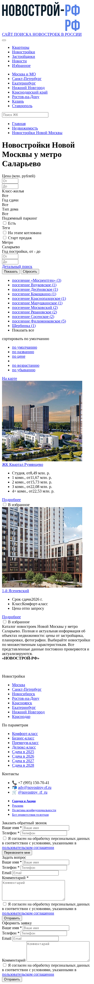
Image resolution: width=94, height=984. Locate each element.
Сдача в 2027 (23, 761)
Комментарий (15, 878)
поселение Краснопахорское (39, 298)
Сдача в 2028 (23, 765)
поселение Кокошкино (34, 294)
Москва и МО (24, 74)
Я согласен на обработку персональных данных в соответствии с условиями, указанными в (46, 843)
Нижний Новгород (28, 88)
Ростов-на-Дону (25, 97)
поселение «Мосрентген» (36, 280)
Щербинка (24, 325)
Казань (18, 101)
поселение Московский (35, 307)
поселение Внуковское (34, 285)
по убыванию (23, 370)
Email (7, 873)
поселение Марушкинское (37, 303)
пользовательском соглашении (28, 847)
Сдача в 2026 (23, 756)
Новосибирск (23, 694)
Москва (18, 685)
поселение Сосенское (33, 316)
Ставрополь (22, 106)
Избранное (21, 65)
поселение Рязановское (34, 312)
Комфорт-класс (25, 733)
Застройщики (23, 56)
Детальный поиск (17, 266)
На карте (9, 378)
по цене (18, 356)
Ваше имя (12, 828)
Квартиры (20, 47)
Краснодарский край (30, 92)
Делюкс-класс (24, 747)
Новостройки (23, 52)
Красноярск (22, 703)
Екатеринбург (24, 83)
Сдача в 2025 (23, 752)
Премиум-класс (25, 743)
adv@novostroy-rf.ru (34, 787)
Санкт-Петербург (27, 78)
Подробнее (11, 500)
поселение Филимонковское (39, 321)
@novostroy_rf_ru (32, 792)
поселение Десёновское (35, 289)
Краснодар (21, 716)
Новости (19, 61)
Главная (19, 123)
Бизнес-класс (23, 738)
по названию (23, 352)
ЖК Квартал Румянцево (22, 464)
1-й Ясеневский (15, 591)
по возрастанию (25, 365)
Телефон (11, 833)
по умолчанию (24, 347)
